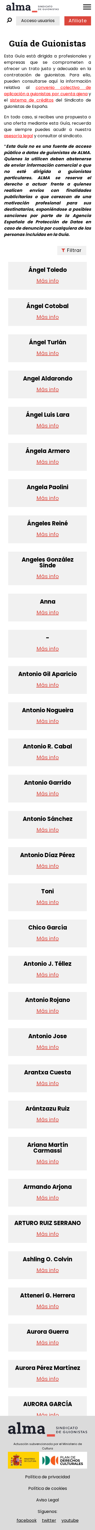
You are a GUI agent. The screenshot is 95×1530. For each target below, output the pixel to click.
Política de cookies (47, 1488)
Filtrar (74, 250)
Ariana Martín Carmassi (47, 1148)
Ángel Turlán (47, 342)
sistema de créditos (32, 100)
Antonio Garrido (47, 783)
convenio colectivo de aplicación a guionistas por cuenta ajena (47, 91)
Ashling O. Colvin (47, 1259)
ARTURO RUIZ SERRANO (47, 1223)
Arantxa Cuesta (47, 1072)
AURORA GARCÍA (47, 1404)
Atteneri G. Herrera (47, 1296)
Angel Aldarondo (47, 379)
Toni (47, 891)
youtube (70, 1520)
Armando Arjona (47, 1187)
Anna (47, 602)
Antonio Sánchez (48, 819)
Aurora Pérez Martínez (47, 1368)
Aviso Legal (47, 1500)
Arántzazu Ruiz (47, 1109)
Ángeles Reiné (47, 523)
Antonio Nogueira (47, 710)
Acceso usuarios (38, 21)
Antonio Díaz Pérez (47, 855)
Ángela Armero (48, 451)
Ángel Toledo (47, 270)
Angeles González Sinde (48, 562)
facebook (27, 1520)
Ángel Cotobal (47, 306)
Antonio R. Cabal (47, 747)
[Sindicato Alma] (32, 7)
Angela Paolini (47, 487)
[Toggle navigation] (87, 7)
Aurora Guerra (48, 1332)
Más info (47, 280)
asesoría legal (18, 136)
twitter (49, 1520)
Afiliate (78, 21)
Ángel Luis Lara (47, 415)
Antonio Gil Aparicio (47, 674)
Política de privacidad (47, 1477)
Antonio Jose (47, 1036)
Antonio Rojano (47, 1000)
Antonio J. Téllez (47, 964)
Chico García (47, 928)
